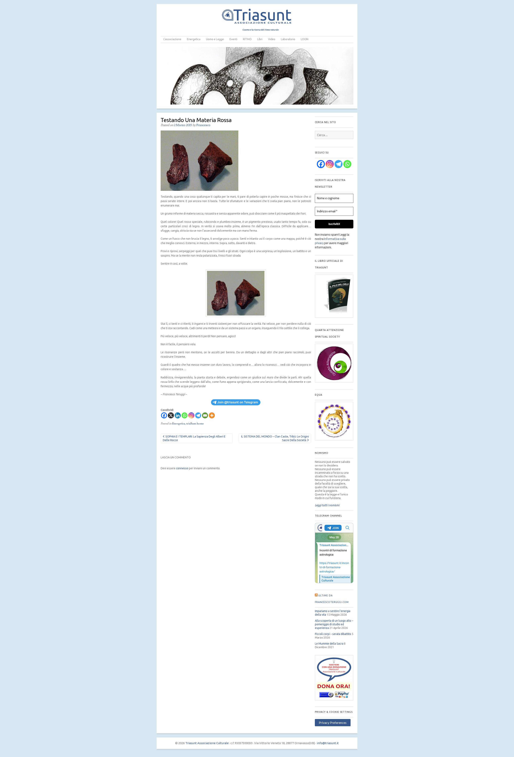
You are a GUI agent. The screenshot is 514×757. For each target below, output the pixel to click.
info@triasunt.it (328, 743)
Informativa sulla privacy (330, 241)
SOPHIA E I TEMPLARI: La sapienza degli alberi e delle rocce (194, 438)
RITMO (247, 39)
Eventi (233, 39)
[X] (171, 415)
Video (271, 39)
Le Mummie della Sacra (329, 643)
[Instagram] (191, 415)
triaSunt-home (195, 423)
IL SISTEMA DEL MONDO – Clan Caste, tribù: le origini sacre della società (275, 438)
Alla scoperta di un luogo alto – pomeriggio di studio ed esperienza (334, 624)
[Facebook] (164, 415)
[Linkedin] (178, 415)
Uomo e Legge (215, 39)
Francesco (203, 125)
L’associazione (172, 39)
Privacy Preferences (333, 722)
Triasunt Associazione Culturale (207, 743)
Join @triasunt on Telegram (237, 402)
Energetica (193, 39)
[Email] (205, 415)
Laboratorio (288, 39)
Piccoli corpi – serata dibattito (333, 634)
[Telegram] (198, 415)
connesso (182, 468)
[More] (212, 415)
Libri (259, 39)
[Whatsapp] (185, 415)
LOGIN (304, 39)
